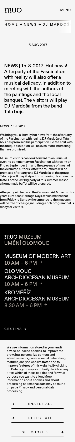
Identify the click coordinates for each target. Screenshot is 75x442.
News (30, 24)
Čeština (13, 329)
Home (11, 24)
